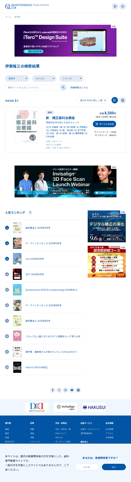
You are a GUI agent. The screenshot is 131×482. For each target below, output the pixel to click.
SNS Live (59, 437)
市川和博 (71, 126)
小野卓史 (54, 130)
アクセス (109, 433)
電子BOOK (9, 441)
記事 (32, 423)
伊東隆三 (84, 126)
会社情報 (109, 423)
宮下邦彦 (81, 130)
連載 (32, 433)
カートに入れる (106, 124)
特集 (32, 437)
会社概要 (109, 429)
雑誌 (7, 433)
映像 (7, 437)
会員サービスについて (90, 429)
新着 (32, 429)
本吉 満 (54, 133)
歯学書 (8, 423)
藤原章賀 (79, 133)
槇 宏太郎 (68, 130)
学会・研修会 (61, 423)
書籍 (50, 112)
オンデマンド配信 (63, 441)
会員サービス (86, 423)
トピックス (35, 441)
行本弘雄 (50, 136)
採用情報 (109, 437)
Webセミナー (61, 433)
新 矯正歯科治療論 (60, 117)
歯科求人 (84, 441)
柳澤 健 (67, 133)
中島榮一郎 (57, 126)
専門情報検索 (86, 433)
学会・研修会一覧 (63, 429)
